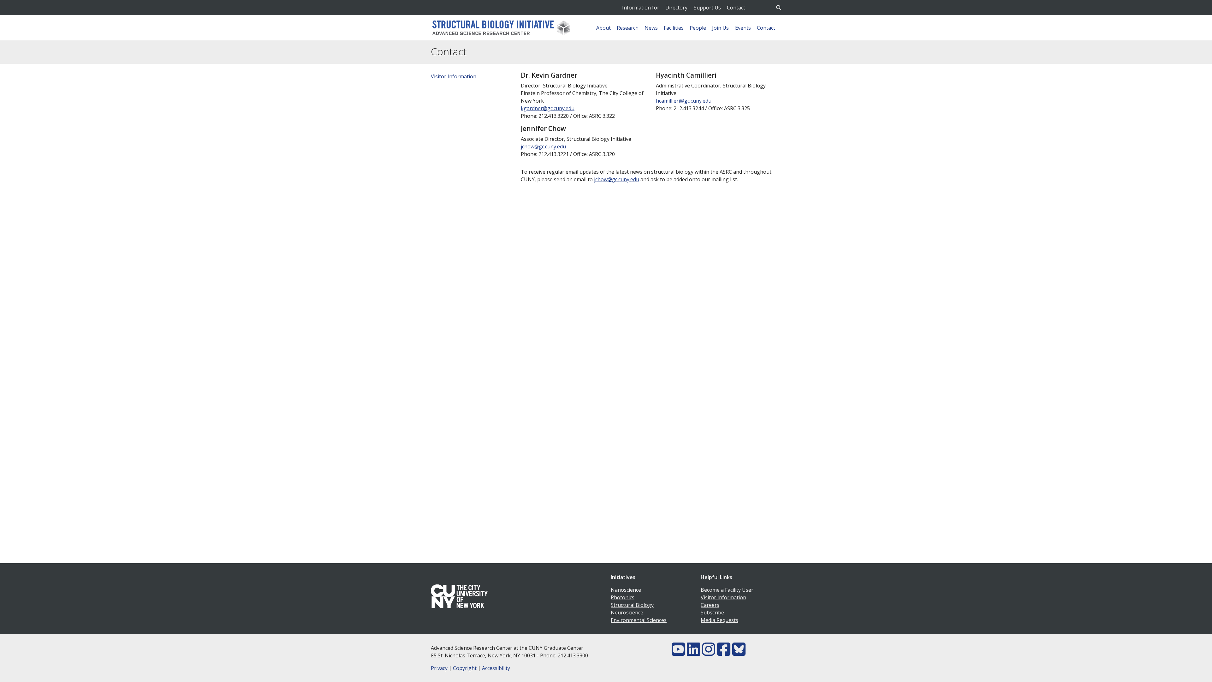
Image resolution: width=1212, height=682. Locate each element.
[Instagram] (708, 652)
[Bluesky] (738, 652)
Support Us (707, 7)
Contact (736, 7)
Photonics (622, 597)
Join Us (720, 27)
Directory (676, 7)
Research (628, 27)
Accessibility (496, 668)
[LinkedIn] (693, 652)
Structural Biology (632, 604)
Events (743, 27)
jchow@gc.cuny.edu (543, 146)
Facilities (674, 27)
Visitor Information (453, 76)
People (698, 27)
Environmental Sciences (639, 620)
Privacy (439, 668)
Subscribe (712, 612)
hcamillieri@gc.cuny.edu (683, 100)
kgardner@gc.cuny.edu (547, 108)
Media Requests (719, 620)
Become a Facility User (727, 589)
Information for (640, 7)
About (603, 27)
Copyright (465, 668)
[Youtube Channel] (678, 652)
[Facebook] (723, 652)
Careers (710, 604)
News (651, 27)
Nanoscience (626, 589)
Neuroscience (627, 612)
